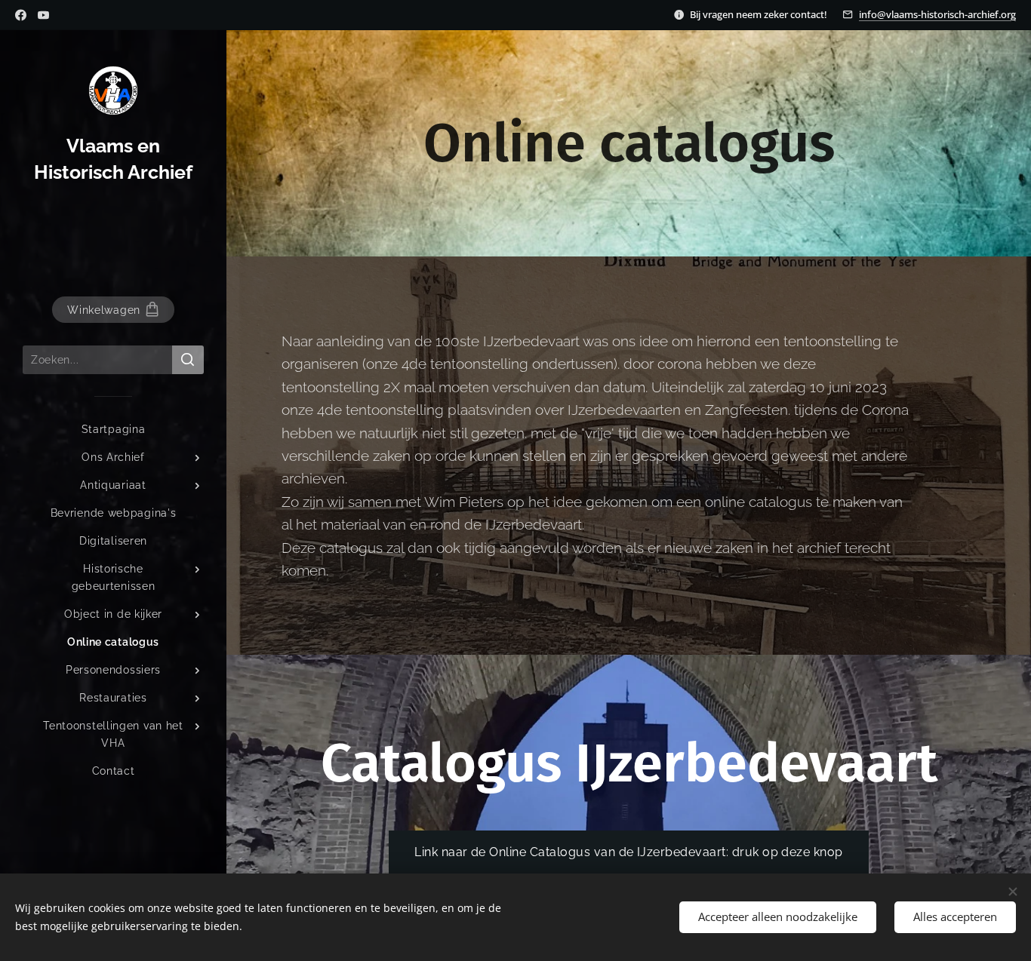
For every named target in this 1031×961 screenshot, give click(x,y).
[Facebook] (20, 15)
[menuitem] (113, 429)
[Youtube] (43, 15)
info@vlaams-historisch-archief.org (937, 14)
